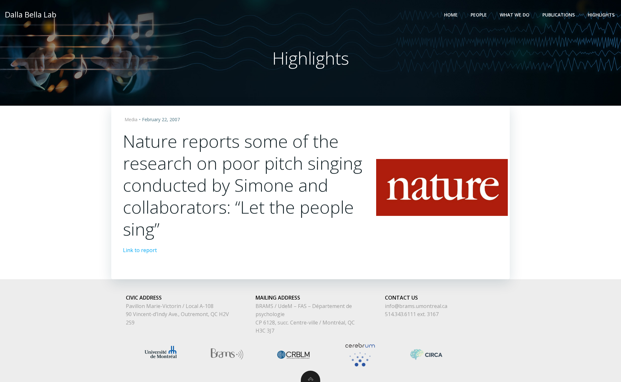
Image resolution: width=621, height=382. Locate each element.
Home (451, 15)
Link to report (140, 250)
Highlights (601, 15)
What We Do (514, 15)
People (479, 15)
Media (131, 119)
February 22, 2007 (161, 119)
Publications (558, 15)
